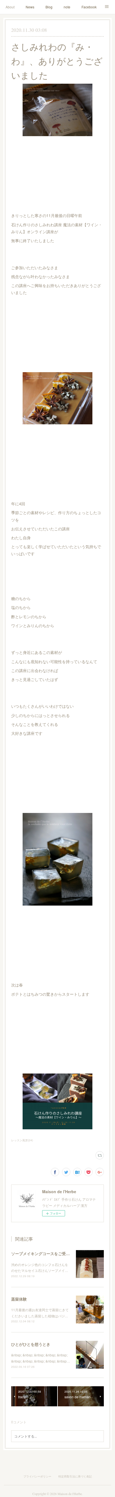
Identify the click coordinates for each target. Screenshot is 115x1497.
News (30, 6)
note (67, 6)
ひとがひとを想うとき (30, 1344)
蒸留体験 (19, 1299)
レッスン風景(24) (22, 1140)
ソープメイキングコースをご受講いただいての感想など (60, 1253)
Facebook (89, 6)
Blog (48, 6)
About (10, 6)
